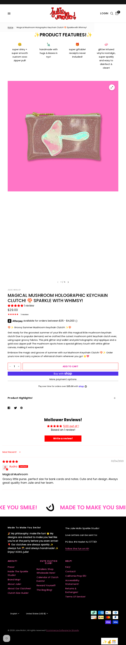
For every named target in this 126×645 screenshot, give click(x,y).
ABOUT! (12, 561)
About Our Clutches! (19, 588)
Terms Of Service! (75, 596)
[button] (16, 305)
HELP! (68, 561)
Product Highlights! (20, 398)
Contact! (70, 571)
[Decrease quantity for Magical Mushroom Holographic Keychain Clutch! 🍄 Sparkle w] (10, 366)
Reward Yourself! (46, 585)
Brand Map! (14, 579)
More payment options (63, 379)
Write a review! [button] (63, 438)
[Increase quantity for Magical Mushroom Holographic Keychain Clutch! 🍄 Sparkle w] (18, 366)
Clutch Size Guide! (18, 592)
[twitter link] (16, 408)
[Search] (111, 13)
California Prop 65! (75, 575)
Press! (11, 567)
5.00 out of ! (71, 426)
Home (10, 27)
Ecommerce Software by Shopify (62, 630)
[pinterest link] (22, 408)
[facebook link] (9, 408)
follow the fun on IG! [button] (77, 548)
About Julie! (14, 584)
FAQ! (67, 567)
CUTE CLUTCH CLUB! (48, 562)
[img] (10, 461)
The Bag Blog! (44, 589)
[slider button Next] (68, 282)
